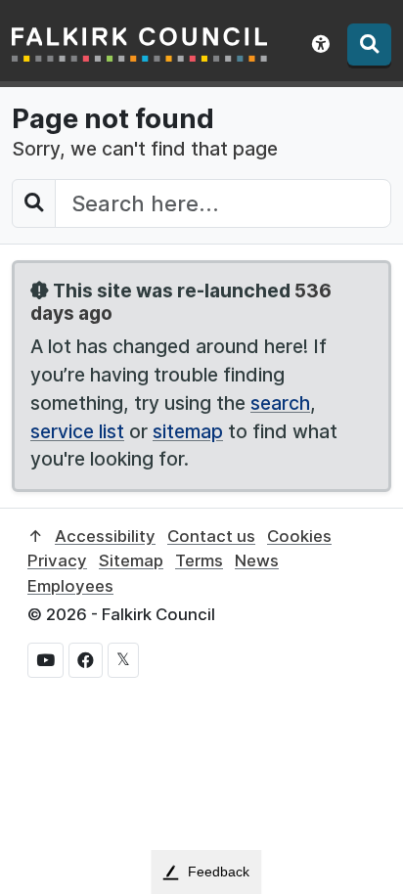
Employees (70, 586)
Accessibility (105, 536)
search (280, 403)
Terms (199, 560)
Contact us (211, 536)
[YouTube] (45, 660)
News (257, 560)
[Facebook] (85, 660)
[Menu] (369, 44)
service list (77, 431)
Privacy (57, 560)
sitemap (188, 431)
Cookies (299, 536)
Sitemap (131, 560)
